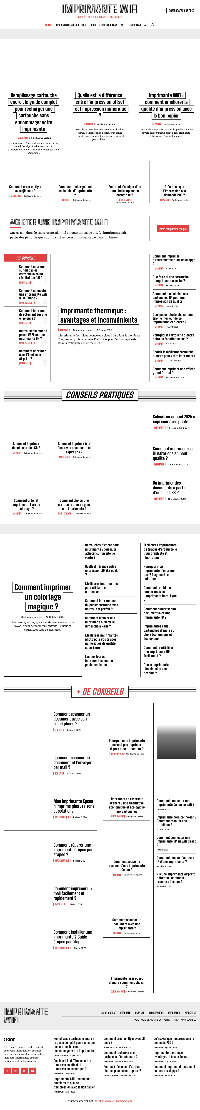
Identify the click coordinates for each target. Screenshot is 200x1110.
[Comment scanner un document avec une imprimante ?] (126, 901)
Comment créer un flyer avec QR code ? (25, 189)
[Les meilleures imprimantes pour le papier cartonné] (129, 659)
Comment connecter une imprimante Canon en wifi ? (175, 803)
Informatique (26, 302)
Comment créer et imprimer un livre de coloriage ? (26, 504)
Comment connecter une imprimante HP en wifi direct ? (176, 841)
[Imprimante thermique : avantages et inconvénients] (100, 282)
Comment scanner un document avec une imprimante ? (126, 924)
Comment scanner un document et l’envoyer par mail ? (72, 762)
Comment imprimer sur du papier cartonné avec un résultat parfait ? (32, 272)
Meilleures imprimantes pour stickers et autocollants (101, 587)
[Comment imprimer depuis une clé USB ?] (26, 426)
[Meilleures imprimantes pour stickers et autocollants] (129, 586)
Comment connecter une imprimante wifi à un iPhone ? (33, 294)
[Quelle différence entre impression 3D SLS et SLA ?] (129, 569)
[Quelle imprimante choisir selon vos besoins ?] (188, 667)
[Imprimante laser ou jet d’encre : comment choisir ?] (126, 959)
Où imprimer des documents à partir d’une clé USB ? (169, 487)
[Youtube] (32, 1070)
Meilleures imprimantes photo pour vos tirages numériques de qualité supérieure (101, 641)
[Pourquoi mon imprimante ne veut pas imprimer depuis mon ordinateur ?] (126, 721)
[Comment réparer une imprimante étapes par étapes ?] (27, 852)
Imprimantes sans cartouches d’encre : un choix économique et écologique (160, 632)
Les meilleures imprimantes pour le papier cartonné (99, 660)
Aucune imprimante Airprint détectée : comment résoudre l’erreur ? (176, 878)
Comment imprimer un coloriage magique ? (42, 597)
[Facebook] (7, 1070)
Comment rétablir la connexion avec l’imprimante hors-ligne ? (160, 594)
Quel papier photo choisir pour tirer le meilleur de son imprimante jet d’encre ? (173, 318)
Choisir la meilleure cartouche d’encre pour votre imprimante (174, 354)
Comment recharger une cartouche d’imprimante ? (75, 191)
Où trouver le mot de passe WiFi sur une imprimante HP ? (33, 335)
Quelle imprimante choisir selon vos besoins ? (156, 669)
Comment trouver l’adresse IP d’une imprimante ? (175, 859)
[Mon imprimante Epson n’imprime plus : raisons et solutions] (27, 808)
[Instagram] (15, 1070)
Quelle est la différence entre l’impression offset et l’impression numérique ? (72, 1065)
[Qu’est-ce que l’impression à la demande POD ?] (174, 174)
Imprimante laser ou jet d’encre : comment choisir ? (127, 982)
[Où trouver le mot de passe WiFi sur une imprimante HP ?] (10, 335)
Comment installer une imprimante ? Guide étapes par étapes (72, 936)
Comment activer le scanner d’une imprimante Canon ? (127, 865)
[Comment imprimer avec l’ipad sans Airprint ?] (10, 355)
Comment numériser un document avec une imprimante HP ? (160, 613)
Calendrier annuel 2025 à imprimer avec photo (174, 419)
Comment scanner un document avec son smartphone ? (71, 718)
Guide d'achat (24, 138)
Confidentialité (124, 1100)
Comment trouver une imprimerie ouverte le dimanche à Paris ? (100, 622)
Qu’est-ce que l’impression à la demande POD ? (174, 191)
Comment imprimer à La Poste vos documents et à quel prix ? (74, 448)
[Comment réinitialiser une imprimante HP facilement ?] (188, 650)
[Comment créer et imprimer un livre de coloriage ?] (26, 482)
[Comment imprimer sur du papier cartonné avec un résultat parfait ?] (10, 270)
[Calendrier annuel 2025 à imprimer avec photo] (126, 422)
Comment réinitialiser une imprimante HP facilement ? (158, 651)
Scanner (59, 729)
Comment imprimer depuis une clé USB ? (26, 446)
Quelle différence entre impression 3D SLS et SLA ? (102, 570)
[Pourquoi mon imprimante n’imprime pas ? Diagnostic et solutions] (188, 569)
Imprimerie (64, 457)
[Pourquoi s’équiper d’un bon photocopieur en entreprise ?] (124, 174)
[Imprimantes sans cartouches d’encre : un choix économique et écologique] (188, 629)
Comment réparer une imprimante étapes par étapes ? (73, 849)
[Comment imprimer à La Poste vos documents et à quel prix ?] (74, 426)
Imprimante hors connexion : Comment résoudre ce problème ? (176, 821)
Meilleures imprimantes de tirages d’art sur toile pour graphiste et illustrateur (160, 551)
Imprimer (90, 124)
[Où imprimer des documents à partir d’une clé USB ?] (126, 490)
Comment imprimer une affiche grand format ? (174, 371)
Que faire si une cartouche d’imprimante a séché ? (171, 279)
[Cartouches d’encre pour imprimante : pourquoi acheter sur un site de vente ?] (129, 547)
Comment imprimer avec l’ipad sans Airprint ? (32, 355)
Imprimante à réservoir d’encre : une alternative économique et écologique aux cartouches (127, 805)
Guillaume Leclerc (42, 138)
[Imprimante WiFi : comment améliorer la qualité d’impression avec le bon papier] (166, 72)
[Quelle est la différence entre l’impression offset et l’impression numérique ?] (100, 72)
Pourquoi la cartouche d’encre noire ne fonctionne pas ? (173, 337)
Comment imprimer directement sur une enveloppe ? (33, 314)
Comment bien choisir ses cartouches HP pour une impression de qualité (170, 297)
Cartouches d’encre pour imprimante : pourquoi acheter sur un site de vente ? (102, 551)
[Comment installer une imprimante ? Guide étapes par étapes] (27, 939)
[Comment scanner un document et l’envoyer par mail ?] (27, 765)
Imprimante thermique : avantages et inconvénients (171, 1054)
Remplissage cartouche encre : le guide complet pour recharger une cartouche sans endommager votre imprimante (74, 1044)
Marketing (16, 196)
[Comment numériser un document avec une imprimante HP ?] (188, 611)
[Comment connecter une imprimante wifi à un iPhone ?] (10, 294)
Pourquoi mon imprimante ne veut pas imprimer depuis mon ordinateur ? (127, 744)
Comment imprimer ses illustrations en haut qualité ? (172, 453)
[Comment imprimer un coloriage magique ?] (43, 564)
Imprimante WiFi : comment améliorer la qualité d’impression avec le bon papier (74, 1083)
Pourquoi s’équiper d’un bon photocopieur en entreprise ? (124, 191)
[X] (24, 1070)
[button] (152, 25)
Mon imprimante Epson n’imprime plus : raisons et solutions (73, 806)
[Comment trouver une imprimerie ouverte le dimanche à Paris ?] (129, 620)
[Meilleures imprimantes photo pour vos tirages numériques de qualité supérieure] (129, 638)
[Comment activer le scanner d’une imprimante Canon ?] (126, 842)
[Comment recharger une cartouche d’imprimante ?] (75, 174)
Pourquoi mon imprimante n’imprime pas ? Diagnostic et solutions (159, 572)
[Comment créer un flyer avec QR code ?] (25, 174)
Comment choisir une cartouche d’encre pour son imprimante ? (74, 504)
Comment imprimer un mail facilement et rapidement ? (72, 893)
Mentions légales (104, 1100)
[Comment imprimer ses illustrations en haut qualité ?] (126, 456)
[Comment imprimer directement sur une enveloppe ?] (10, 315)
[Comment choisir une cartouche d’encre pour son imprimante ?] (74, 482)
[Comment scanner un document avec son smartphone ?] (27, 721)
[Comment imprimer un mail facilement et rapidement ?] (27, 895)
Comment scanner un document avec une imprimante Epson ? (177, 770)
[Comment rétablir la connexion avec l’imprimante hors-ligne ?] (188, 590)
